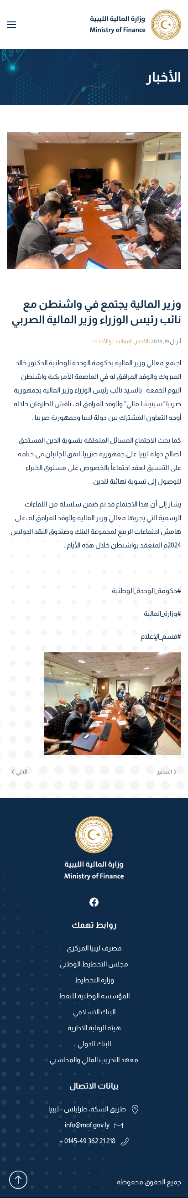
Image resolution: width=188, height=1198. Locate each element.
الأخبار (141, 341)
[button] (11, 24)
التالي (21, 772)
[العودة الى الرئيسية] (135, 24)
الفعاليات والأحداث (112, 341)
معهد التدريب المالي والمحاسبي (94, 1060)
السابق (164, 772)
